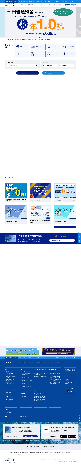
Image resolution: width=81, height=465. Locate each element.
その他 (34, 293)
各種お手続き (64, 65)
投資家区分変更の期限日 (18, 452)
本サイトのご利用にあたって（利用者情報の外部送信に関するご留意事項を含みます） (46, 454)
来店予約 (54, 4)
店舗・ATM (42, 4)
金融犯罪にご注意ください (30, 320)
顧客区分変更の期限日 (25, 452)
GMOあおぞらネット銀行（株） (48, 446)
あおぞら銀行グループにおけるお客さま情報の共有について (54, 452)
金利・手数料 (30, 4)
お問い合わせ (67, 1)
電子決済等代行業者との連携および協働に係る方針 (24, 454)
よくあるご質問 (48, 4)
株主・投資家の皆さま (30, 1)
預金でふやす (23, 46)
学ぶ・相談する (71, 46)
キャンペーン (36, 4)
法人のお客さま (22, 1)
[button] (39, 37)
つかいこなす (54, 46)
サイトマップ (62, 454)
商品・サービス (24, 4)
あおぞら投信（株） (37, 446)
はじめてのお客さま (70, 54)
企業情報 (37, 1)
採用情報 (57, 1)
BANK (15, 1)
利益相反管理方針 (67, 452)
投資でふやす (38, 46)
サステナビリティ (43, 1)
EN (72, 1)
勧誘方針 (12, 452)
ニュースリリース (51, 1)
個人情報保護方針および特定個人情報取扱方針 (37, 452)
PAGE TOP (79, 419)
